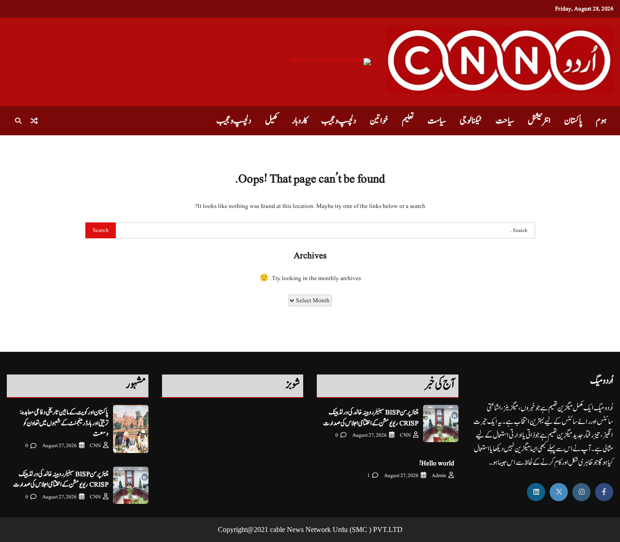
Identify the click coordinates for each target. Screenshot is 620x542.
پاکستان (573, 120)
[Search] (18, 121)
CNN (405, 435)
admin (439, 475)
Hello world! (436, 463)
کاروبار (300, 120)
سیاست (437, 120)
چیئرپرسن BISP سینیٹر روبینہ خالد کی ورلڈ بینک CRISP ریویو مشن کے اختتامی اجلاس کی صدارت (370, 418)
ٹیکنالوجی (471, 120)
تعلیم (408, 120)
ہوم (601, 120)
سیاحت (505, 120)
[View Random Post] (34, 121)
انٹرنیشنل (539, 120)
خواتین (379, 120)
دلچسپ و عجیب (338, 120)
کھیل (271, 120)
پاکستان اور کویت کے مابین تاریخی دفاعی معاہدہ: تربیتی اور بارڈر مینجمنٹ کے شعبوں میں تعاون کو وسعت (64, 423)
